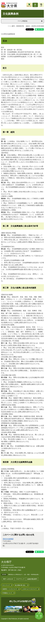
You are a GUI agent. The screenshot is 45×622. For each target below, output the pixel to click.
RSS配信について (7, 593)
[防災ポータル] (29, 5)
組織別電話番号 (32, 579)
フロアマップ (20, 579)
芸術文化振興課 (8, 539)
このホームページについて (29, 589)
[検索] (41, 5)
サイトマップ (6, 585)
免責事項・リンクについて (9, 589)
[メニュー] (35, 5)
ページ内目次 (22, 21)
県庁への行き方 (8, 579)
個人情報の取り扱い (20, 585)
